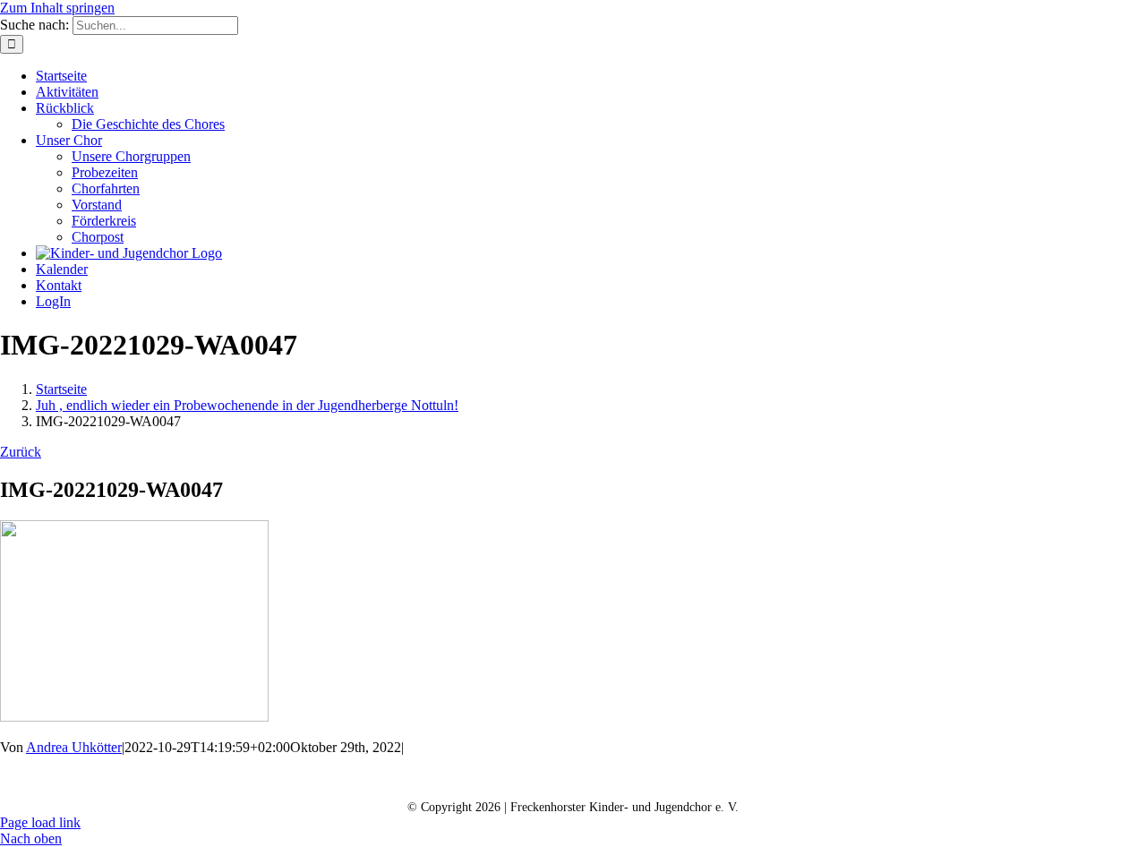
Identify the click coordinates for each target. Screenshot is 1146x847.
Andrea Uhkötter (74, 747)
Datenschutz (570, 778)
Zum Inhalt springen (57, 7)
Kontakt (379, 778)
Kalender (469, 778)
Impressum (676, 778)
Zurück (20, 451)
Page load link (40, 822)
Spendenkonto (787, 778)
